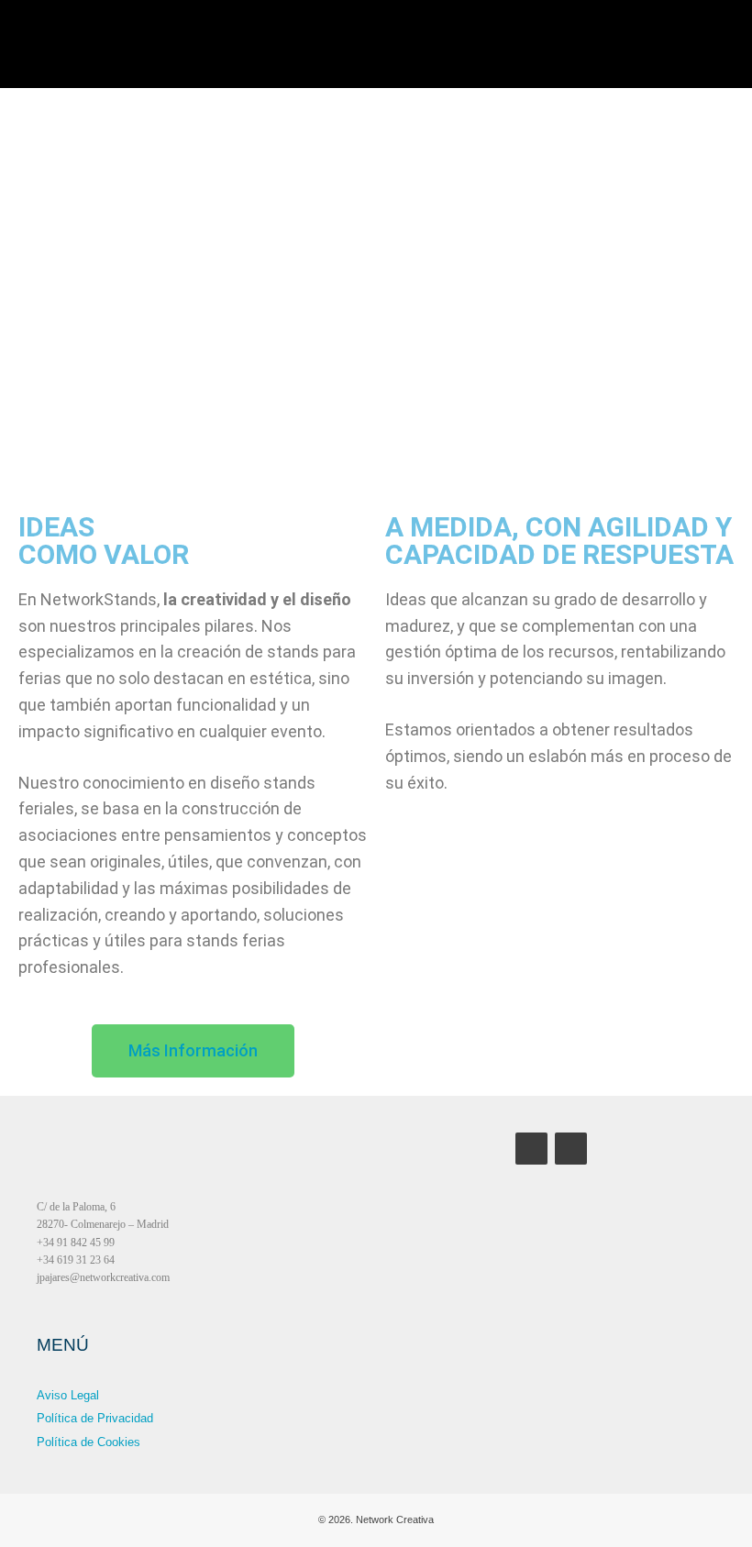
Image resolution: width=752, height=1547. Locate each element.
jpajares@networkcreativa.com (103, 1277)
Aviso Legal (68, 1395)
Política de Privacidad (95, 1418)
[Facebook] (531, 1149)
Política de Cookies (88, 1442)
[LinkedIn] (571, 1149)
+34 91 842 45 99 (76, 1242)
